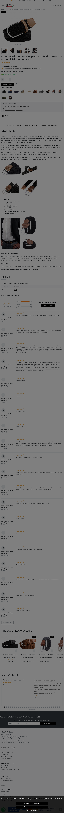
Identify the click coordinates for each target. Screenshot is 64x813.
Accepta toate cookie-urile (32, 803)
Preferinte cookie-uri (32, 810)
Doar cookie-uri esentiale (32, 807)
